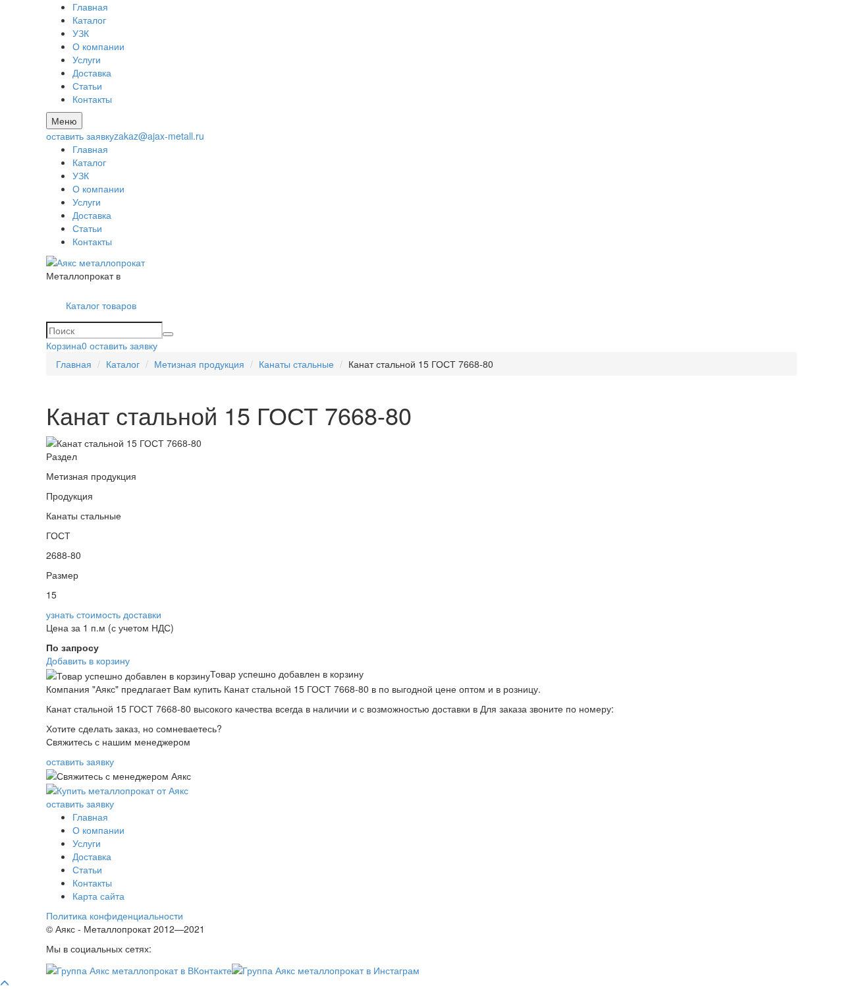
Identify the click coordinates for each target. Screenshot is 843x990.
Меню (64, 120)
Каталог (89, 19)
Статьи (87, 85)
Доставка (91, 72)
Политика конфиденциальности (114, 915)
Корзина (66, 345)
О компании (98, 46)
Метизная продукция (199, 363)
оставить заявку (80, 135)
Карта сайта (98, 895)
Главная (90, 6)
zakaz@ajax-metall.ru (159, 135)
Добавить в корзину (88, 660)
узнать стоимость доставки (103, 614)
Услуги (86, 59)
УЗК (80, 33)
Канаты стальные (296, 363)
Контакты (92, 98)
